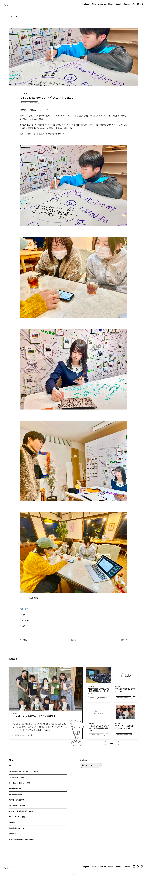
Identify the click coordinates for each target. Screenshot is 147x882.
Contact (127, 4)
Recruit (118, 4)
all (10, 766)
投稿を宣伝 (24, 609)
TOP (10, 16)
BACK (73, 640)
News (110, 4)
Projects (85, 4)
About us (102, 4)
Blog (94, 4)
